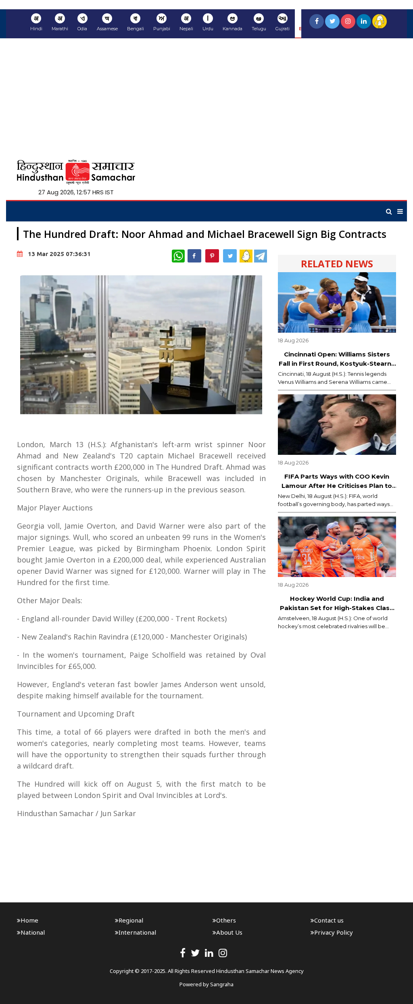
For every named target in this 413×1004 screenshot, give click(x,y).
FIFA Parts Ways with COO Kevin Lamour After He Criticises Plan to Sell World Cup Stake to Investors (337, 481)
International (137, 932)
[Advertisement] (206, 98)
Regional (131, 920)
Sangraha (222, 984)
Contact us (329, 920)
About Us (229, 932)
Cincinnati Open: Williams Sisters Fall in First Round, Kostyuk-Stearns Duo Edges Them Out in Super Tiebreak (337, 359)
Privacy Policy (333, 932)
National (33, 932)
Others (226, 920)
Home (29, 920)
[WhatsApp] (178, 256)
